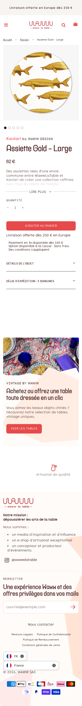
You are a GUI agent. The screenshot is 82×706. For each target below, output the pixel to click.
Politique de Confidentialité (54, 634)
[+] (22, 208)
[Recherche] (63, 25)
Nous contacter (41, 624)
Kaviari (24, 39)
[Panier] (75, 25)
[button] (5, 128)
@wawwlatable (24, 560)
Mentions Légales (22, 634)
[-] (7, 208)
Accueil (7, 39)
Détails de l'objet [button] (20, 263)
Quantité (14, 200)
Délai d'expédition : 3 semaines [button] (30, 281)
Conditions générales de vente (41, 645)
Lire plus (38, 192)
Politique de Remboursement (41, 639)
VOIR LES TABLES (24, 428)
